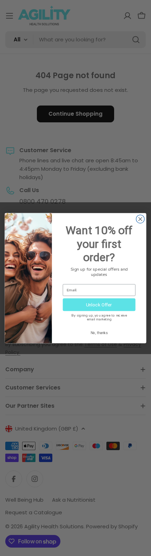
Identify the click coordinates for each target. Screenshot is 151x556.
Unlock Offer (99, 304)
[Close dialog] (140, 219)
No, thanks (99, 332)
